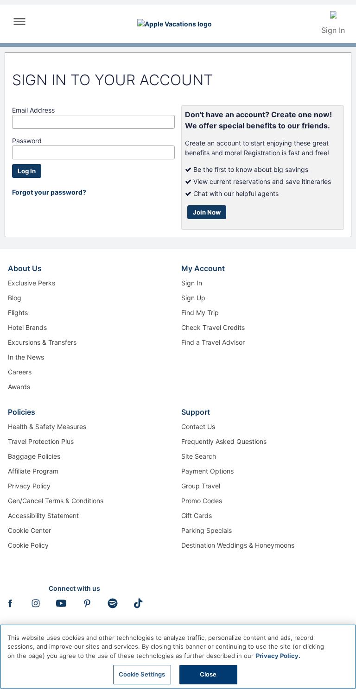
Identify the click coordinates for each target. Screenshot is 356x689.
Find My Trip (200, 312)
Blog (14, 298)
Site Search (198, 456)
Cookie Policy (28, 545)
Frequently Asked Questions (224, 441)
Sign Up (193, 298)
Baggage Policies (34, 456)
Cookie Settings (142, 674)
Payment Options (207, 471)
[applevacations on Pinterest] (87, 606)
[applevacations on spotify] (112, 606)
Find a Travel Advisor (213, 342)
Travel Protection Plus (41, 441)
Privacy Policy (29, 486)
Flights (18, 312)
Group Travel (200, 486)
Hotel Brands (27, 327)
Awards (19, 387)
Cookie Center (29, 530)
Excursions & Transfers (42, 342)
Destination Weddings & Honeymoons (237, 545)
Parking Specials (206, 530)
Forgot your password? (49, 192)
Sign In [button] (333, 30)
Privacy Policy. (278, 655)
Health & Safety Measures (47, 426)
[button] (19, 24)
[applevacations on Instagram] (35, 606)
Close (208, 674)
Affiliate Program (33, 471)
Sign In (191, 283)
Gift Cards (196, 515)
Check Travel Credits (213, 327)
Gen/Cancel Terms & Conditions (55, 501)
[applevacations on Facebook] (10, 606)
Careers (20, 372)
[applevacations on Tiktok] (138, 606)
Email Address (33, 110)
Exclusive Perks (31, 283)
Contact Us (198, 426)
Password (27, 141)
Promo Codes (201, 501)
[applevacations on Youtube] (61, 606)
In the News (26, 357)
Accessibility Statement (43, 515)
